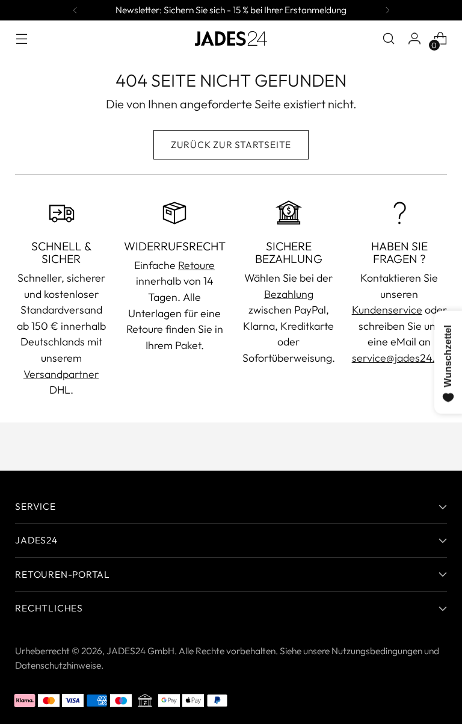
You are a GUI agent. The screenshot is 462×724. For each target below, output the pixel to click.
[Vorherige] (75, 10)
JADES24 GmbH (140, 651)
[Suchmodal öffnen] (389, 38)
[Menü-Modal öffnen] (21, 38)
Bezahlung (288, 294)
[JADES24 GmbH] (231, 38)
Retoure (196, 265)
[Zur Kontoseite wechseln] (414, 38)
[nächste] (387, 10)
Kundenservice (387, 310)
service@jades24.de (399, 358)
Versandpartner (61, 374)
